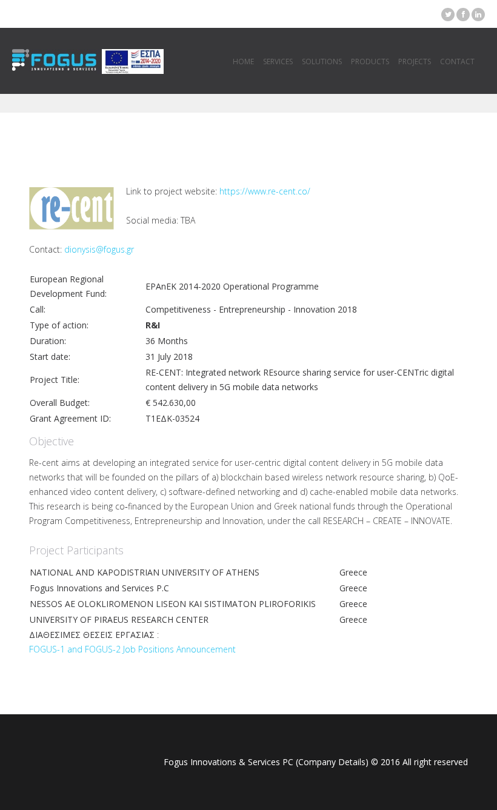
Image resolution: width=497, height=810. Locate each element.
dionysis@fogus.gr (99, 249)
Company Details (331, 762)
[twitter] (448, 14)
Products (370, 61)
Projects (414, 61)
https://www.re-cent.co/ (264, 191)
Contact (457, 61)
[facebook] (463, 14)
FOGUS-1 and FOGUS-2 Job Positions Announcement (132, 649)
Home (243, 61)
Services (278, 61)
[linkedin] (478, 14)
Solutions (322, 61)
